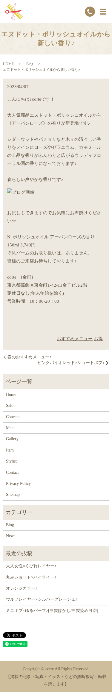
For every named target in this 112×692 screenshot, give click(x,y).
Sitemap (13, 494)
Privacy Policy (18, 483)
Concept (13, 417)
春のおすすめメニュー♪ (29, 357)
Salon (11, 405)
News (10, 536)
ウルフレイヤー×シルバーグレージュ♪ (41, 599)
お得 (98, 338)
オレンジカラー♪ (21, 588)
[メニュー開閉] (103, 12)
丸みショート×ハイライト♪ (31, 577)
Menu (11, 428)
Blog (29, 64)
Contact (12, 472)
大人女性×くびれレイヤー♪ (31, 566)
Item (10, 450)
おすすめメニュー (75, 338)
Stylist (11, 461)
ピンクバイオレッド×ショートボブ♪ (71, 362)
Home (11, 394)
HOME (8, 64)
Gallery (12, 439)
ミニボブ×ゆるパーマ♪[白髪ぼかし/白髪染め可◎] (52, 610)
